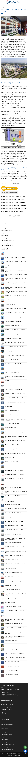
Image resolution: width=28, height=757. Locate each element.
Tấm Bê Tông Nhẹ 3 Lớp (7, 245)
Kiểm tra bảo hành (5, 722)
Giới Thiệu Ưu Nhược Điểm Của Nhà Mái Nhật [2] (16, 437)
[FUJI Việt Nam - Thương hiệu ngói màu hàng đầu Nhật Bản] (14, 2)
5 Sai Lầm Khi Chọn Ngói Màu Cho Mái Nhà (15, 283)
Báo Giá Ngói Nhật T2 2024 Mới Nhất (14, 525)
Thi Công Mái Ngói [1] (10, 304)
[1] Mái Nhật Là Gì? (9, 457)
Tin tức (2, 7)
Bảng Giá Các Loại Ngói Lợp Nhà (13, 487)
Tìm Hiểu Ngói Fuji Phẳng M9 (12, 670)
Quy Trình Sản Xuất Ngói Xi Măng (13, 444)
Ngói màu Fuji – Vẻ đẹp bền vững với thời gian (16, 300)
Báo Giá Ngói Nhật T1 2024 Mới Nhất (14, 529)
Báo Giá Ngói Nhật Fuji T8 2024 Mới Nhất (15, 478)
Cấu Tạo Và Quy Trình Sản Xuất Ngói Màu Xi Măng (15, 271)
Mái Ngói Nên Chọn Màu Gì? (11, 640)
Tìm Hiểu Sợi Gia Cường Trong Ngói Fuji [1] (15, 402)
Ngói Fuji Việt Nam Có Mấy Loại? (12, 504)
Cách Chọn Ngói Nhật (10, 602)
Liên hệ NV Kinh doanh (6, 709)
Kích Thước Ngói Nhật (10, 351)
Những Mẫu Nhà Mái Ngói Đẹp (12, 576)
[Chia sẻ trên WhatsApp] (8, 216)
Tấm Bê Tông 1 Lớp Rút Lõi (7, 240)
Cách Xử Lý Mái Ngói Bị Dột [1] (12, 359)
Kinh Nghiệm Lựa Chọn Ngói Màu (13, 589)
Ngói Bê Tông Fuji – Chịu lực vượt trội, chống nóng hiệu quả (15, 296)
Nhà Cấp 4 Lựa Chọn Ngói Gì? (12, 410)
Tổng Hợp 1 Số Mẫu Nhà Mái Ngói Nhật (14, 355)
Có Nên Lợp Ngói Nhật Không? (12, 372)
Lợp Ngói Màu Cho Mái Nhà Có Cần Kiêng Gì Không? (15, 594)
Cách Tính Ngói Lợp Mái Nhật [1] (13, 363)
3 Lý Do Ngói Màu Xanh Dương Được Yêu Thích (14, 611)
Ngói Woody (4, 238)
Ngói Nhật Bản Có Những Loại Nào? (13, 572)
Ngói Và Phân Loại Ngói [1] (11, 415)
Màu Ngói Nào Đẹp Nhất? (11, 644)
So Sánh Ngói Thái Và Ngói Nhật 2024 (14, 517)
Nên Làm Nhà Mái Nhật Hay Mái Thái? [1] (15, 453)
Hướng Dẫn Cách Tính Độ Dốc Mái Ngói (14, 342)
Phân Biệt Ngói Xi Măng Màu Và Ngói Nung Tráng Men (15, 420)
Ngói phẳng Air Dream (6, 230)
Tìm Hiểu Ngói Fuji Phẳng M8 (12, 674)
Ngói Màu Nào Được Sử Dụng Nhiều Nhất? (15, 393)
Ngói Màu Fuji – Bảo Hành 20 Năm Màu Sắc (15, 253)
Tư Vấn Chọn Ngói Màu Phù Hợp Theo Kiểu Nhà (15, 279)
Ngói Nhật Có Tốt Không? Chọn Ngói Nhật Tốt (15, 377)
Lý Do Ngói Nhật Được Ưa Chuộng (13, 338)
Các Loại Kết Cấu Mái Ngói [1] (12, 423)
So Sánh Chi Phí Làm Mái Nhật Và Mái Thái (15, 308)
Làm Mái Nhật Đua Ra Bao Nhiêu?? (13, 321)
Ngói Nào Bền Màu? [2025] (11, 334)
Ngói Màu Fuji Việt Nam (10, 585)
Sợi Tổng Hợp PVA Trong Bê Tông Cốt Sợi (15, 397)
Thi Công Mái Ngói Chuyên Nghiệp (13, 581)
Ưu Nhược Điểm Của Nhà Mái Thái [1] (14, 432)
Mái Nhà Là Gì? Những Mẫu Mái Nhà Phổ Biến (16, 627)
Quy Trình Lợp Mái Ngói (10, 568)
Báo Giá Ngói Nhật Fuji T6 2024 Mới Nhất (15, 470)
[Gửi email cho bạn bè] (15, 216)
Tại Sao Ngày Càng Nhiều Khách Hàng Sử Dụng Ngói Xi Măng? (15, 539)
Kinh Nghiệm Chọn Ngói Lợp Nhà (13, 534)
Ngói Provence (4, 235)
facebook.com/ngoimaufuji (12, 696)
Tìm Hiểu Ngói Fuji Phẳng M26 (12, 661)
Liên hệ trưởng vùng (6, 707)
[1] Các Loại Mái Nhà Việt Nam (12, 461)
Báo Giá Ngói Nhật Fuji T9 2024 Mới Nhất (15, 483)
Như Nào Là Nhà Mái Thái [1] (12, 427)
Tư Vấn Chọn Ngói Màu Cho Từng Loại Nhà (15, 261)
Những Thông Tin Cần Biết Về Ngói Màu (14, 555)
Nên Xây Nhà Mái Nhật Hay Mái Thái (14, 623)
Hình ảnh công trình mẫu (7, 724)
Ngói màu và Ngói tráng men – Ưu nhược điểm (16, 257)
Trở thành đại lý (5, 719)
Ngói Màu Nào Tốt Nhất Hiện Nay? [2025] (15, 329)
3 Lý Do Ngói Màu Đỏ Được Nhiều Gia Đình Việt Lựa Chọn (15, 637)
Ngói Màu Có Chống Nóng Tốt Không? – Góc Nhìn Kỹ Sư (15, 288)
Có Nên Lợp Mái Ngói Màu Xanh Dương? (14, 653)
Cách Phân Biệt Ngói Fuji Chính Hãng (14, 495)
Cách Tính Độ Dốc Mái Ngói (11, 559)
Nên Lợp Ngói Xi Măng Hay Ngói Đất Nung (15, 440)
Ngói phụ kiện (4, 233)
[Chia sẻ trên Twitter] (13, 216)
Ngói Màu (7, 380)
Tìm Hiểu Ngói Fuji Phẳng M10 (12, 666)
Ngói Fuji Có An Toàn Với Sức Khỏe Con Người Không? (16, 492)
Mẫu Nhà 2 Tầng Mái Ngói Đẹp (12, 649)
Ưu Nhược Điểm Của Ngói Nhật (12, 615)
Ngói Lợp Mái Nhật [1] (10, 368)
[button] (2, 2)
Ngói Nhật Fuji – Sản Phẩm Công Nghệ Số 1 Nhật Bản (15, 632)
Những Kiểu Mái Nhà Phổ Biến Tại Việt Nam (15, 563)
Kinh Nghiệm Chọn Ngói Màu (12, 598)
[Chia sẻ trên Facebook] (10, 216)
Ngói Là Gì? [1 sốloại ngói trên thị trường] (14, 466)
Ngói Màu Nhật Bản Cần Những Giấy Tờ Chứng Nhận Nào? (14, 500)
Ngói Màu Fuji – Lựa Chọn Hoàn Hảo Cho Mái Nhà (15, 266)
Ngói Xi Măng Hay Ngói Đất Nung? (13, 542)
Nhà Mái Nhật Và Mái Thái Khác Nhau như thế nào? (15, 620)
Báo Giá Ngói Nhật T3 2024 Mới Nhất (14, 521)
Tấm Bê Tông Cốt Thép (6, 243)
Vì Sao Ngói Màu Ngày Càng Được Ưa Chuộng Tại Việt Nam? (16, 292)
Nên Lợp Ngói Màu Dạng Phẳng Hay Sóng (15, 512)
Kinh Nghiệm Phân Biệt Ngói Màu (13, 606)
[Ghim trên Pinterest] (17, 216)
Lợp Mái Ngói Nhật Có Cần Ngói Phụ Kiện (15, 657)
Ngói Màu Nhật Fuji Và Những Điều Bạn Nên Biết (15, 552)
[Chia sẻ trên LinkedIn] (20, 216)
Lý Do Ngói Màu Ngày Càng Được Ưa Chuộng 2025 (15, 313)
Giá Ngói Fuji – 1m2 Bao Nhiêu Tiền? (13, 385)
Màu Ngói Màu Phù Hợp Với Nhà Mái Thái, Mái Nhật (16, 275)
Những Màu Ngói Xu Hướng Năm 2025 (14, 325)
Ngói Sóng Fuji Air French (7, 228)
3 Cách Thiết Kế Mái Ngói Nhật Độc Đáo (14, 346)
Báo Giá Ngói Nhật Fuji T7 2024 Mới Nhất (15, 474)
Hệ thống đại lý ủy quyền (7, 704)
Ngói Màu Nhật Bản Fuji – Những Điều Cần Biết (15, 547)
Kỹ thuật (3, 717)
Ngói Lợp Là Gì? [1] (9, 406)
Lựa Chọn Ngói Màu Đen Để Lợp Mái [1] (14, 389)
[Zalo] (25, 751)
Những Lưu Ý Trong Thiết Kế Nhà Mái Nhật (15, 449)
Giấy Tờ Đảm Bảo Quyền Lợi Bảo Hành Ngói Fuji (15, 509)
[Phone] (25, 747)
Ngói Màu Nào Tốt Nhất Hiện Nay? (13, 317)
